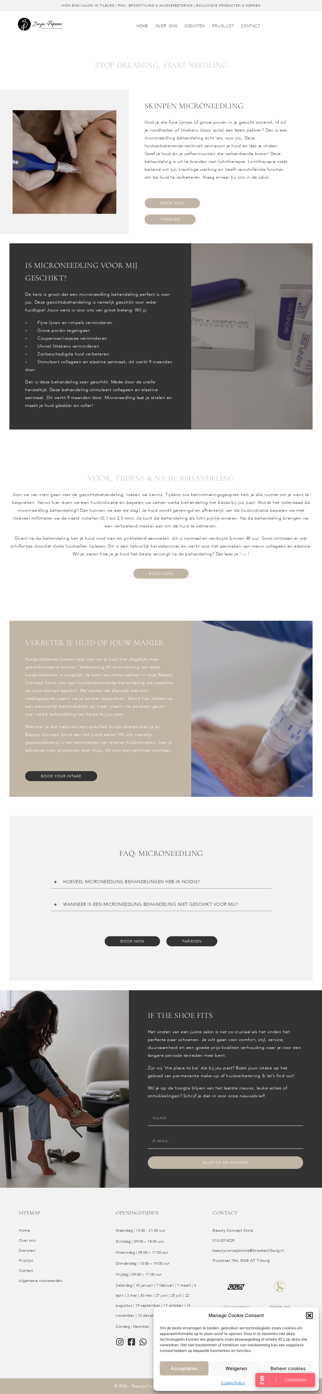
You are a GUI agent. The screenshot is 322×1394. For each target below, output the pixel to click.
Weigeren (236, 1368)
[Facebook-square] (131, 1342)
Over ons (166, 25)
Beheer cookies (288, 1368)
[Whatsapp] (143, 1342)
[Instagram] (120, 1342)
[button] (309, 1315)
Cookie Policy (233, 1382)
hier (244, 554)
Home (142, 25)
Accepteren (184, 1368)
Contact (250, 25)
